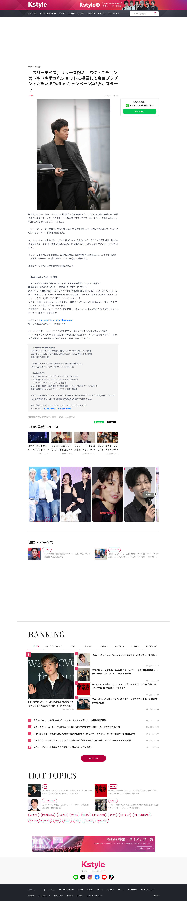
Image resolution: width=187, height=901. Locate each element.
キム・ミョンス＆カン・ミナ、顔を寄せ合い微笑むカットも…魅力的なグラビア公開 (124, 700)
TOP (30, 67)
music (62, 13)
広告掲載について (44, 896)
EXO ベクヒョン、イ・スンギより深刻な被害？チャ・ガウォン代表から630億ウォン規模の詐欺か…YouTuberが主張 (50, 703)
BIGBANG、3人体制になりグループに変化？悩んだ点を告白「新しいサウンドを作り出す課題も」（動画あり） (124, 686)
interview (113, 13)
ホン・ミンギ (125, 815)
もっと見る (93, 758)
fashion (91, 13)
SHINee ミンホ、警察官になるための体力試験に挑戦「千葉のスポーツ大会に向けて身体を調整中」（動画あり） (84, 733)
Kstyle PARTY (102, 820)
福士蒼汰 (86, 815)
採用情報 (80, 896)
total (36, 646)
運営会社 (31, 896)
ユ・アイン (34, 815)
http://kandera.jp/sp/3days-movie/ (57, 320)
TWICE (77, 820)
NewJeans (46, 820)
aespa (57, 820)
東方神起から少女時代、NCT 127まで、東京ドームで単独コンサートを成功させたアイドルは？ (38, 447)
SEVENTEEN (34, 820)
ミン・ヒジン (89, 820)
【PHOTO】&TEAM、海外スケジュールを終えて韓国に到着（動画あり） (125, 655)
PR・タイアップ (147, 889)
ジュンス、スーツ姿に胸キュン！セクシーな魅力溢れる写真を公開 (84, 447)
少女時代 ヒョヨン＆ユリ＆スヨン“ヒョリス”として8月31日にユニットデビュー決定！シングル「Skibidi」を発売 (124, 671)
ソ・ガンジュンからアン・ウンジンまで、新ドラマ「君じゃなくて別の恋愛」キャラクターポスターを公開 (82, 740)
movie (81, 13)
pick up (32, 13)
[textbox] (144, 13)
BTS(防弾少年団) (48, 815)
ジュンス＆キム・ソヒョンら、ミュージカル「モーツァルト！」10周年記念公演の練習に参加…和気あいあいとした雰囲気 (107, 447)
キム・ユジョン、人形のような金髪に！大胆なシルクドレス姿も (62, 747)
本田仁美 (67, 820)
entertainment (47, 13)
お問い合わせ (58, 896)
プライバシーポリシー (94, 896)
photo (101, 13)
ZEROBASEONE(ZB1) (141, 815)
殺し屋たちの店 (99, 815)
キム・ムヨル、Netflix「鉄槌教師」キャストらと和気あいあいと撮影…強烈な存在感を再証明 (76, 726)
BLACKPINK (62, 815)
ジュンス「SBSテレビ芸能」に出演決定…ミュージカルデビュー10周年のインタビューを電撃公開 (61, 447)
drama (71, 13)
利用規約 (70, 896)
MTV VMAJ (74, 815)
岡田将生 (113, 815)
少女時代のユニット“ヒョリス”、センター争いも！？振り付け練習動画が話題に (70, 720)
